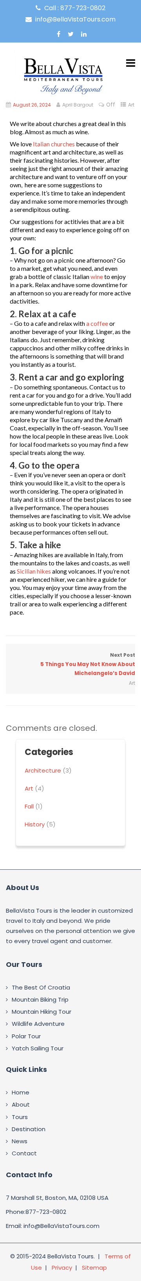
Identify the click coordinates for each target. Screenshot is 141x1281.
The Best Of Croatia (41, 987)
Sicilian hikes (34, 571)
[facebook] (58, 34)
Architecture (43, 770)
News (19, 1141)
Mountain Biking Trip (40, 999)
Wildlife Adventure (38, 1024)
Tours (20, 1117)
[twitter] (71, 34)
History (35, 824)
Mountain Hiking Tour (41, 1011)
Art (131, 104)
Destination (28, 1129)
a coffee (97, 323)
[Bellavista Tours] (64, 75)
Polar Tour (26, 1036)
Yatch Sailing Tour (37, 1048)
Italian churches (54, 143)
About (21, 1104)
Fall (29, 806)
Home (20, 1092)
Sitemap (94, 1267)
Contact (24, 1153)
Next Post (87, 664)
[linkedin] (84, 34)
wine (96, 276)
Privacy (62, 1267)
